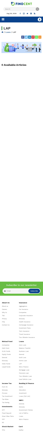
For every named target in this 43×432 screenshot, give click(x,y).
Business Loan (24, 351)
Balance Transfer (24, 348)
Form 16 (4, 387)
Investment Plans (25, 328)
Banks (21, 387)
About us (5, 306)
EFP (3, 410)
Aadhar (21, 430)
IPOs (3, 430)
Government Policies (26, 410)
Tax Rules (5, 399)
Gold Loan (22, 357)
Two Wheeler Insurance (27, 337)
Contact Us (6, 325)
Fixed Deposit (6, 413)
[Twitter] (26, 37)
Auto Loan (22, 345)
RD (3, 422)
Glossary (22, 318)
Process (4, 393)
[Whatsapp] (36, 37)
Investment (22, 393)
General (4, 357)
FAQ (3, 322)
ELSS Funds (6, 351)
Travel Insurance (24, 334)
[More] (39, 37)
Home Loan (23, 360)
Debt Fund (5, 348)
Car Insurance (23, 309)
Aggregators (23, 306)
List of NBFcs (23, 413)
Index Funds (6, 364)
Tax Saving (5, 402)
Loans (8, 32)
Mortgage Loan (24, 370)
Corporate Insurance (26, 315)
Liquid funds (6, 367)
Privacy (4, 318)
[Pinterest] (33, 37)
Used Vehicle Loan (25, 379)
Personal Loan (24, 373)
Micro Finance (23, 367)
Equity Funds (6, 354)
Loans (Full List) (24, 396)
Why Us (4, 312)
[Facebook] (22, 37)
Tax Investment (7, 396)
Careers (4, 309)
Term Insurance (24, 331)
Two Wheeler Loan (25, 376)
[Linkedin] (29, 37)
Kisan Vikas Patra (8, 416)
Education (22, 390)
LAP (20, 364)
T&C (3, 315)
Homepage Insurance (26, 325)
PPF (3, 419)
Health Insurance (24, 322)
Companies (22, 312)
